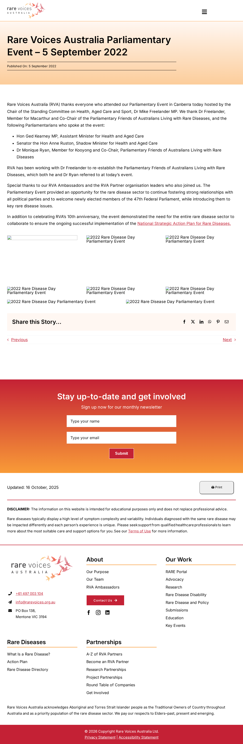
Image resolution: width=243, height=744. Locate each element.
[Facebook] (184, 322)
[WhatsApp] (210, 322)
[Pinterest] (218, 322)
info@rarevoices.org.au (35, 602)
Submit (121, 453)
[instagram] (98, 612)
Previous (19, 339)
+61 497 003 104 (29, 593)
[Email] (226, 322)
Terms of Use (139, 531)
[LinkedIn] (201, 322)
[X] (193, 322)
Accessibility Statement (139, 737)
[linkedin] (107, 612)
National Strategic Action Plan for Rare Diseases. (184, 223)
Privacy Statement (100, 737)
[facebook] (88, 612)
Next (227, 339)
